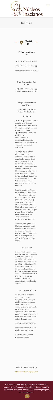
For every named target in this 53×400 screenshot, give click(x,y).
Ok (27, 396)
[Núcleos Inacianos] (26, 8)
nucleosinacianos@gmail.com (26, 372)
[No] (49, 390)
